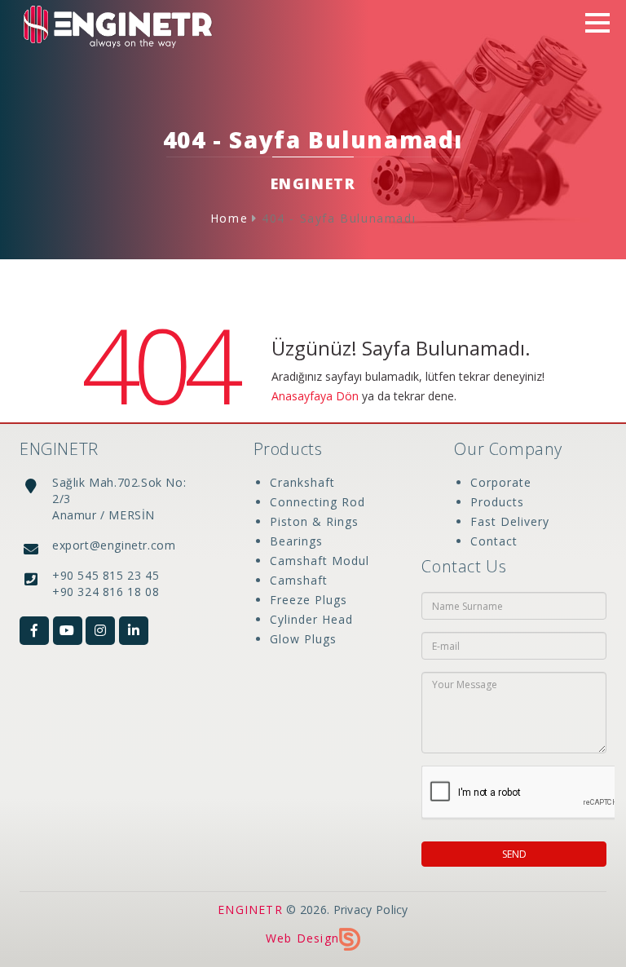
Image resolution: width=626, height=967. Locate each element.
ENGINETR (250, 909)
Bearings (296, 541)
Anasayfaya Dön (315, 396)
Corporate (500, 482)
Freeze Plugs (308, 599)
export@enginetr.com (113, 545)
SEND (514, 854)
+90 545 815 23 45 (105, 575)
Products (497, 502)
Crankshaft (302, 482)
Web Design (302, 938)
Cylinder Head (311, 619)
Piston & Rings (314, 521)
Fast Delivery (509, 521)
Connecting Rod (317, 502)
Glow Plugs (303, 639)
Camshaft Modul (319, 560)
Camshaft (299, 580)
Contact (494, 541)
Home (229, 218)
